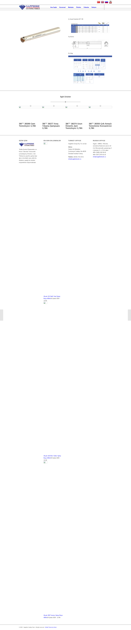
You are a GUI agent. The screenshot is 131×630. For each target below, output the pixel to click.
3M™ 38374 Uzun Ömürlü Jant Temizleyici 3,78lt (74, 126)
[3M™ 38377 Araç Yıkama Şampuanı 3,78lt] (54, 107)
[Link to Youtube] (107, 7)
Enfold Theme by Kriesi (50, 627)
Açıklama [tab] (71, 36)
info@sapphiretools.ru (74, 159)
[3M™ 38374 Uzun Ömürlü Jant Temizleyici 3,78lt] (77, 107)
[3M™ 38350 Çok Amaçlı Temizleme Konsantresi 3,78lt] (100, 107)
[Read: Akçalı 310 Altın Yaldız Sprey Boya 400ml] (45, 303)
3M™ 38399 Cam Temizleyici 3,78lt (27, 125)
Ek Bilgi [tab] (70, 53)
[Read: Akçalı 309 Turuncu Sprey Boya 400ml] (45, 463)
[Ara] (100, 7)
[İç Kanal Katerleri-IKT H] (1, 315)
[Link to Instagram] (110, 7)
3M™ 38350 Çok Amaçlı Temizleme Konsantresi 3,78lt (100, 126)
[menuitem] (53, 7)
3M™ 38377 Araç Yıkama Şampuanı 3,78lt (51, 126)
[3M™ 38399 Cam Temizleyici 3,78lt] (30, 107)
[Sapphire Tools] (29, 7)
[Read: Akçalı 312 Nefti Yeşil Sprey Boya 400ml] (45, 144)
